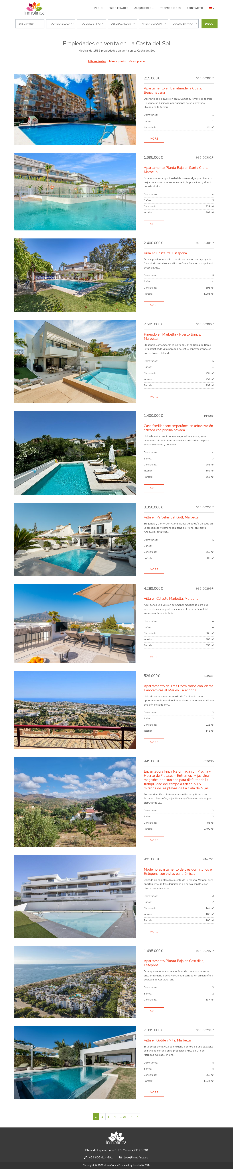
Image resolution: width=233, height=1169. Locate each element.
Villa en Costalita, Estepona (165, 253)
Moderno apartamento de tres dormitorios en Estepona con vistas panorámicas (179, 871)
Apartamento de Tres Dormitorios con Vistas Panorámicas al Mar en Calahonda (178, 688)
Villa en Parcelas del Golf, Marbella (171, 517)
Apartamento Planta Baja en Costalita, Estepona (174, 963)
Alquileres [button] (142, 8)
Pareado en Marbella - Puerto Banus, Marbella (172, 336)
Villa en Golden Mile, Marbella (167, 1040)
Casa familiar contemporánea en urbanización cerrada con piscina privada (178, 428)
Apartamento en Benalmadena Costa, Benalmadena (173, 90)
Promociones (170, 8)
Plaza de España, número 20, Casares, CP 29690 (116, 1150)
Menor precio (117, 61)
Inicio (98, 8)
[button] (212, 8)
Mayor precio (137, 61)
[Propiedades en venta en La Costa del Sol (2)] (131, 1116)
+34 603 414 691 (101, 1158)
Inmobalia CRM (141, 1165)
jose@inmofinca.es (136, 1158)
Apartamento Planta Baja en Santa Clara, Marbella (176, 169)
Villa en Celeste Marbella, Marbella (171, 598)
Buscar (209, 24)
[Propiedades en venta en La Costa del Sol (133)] (137, 1116)
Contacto (195, 8)
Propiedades (119, 8)
